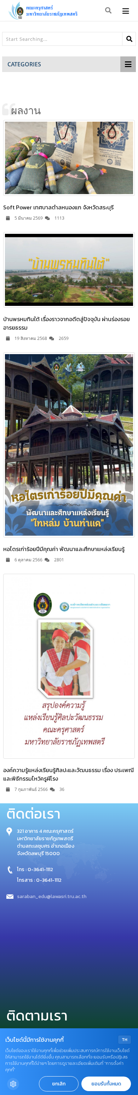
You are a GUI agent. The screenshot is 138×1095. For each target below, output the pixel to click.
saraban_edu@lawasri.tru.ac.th (51, 896)
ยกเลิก (58, 1084)
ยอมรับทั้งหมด (106, 1084)
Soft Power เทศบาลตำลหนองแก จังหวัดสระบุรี (58, 207)
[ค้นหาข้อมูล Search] (108, 11)
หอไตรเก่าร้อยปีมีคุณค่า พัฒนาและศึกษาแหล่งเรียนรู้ (64, 549)
